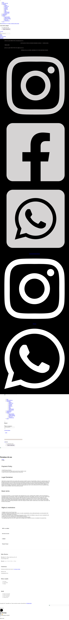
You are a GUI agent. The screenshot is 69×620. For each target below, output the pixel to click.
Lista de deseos (5, 582)
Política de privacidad (6, 593)
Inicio (3, 459)
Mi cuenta (4, 581)
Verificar (4, 583)
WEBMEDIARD (29, 603)
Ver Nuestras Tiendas (17, 569)
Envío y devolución (6, 596)
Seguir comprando (6, 29)
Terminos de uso (5, 597)
